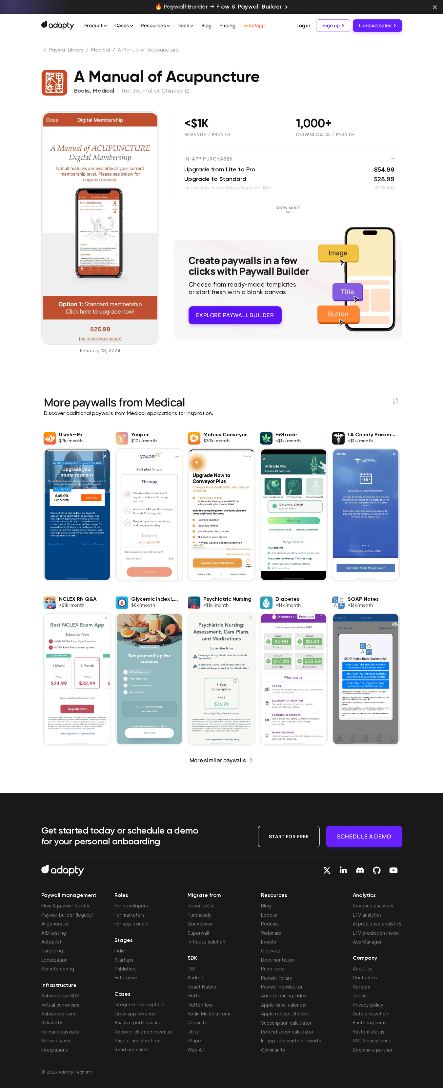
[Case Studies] (131, 26)
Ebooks (269, 915)
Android (196, 977)
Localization (54, 960)
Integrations (54, 1050)
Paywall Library (66, 50)
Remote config (57, 968)
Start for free (289, 836)
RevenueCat (201, 905)
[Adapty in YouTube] (393, 870)
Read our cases (131, 1049)
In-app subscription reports (291, 1040)
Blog (206, 25)
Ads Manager (367, 942)
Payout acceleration (136, 1040)
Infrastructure (58, 985)
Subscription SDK (60, 995)
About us (363, 968)
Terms (359, 995)
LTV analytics (367, 915)
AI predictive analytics (377, 923)
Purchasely (199, 915)
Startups (123, 960)
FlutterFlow (200, 1005)
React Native (202, 987)
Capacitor (198, 1022)
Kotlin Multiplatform (209, 1013)
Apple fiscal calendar (284, 1005)
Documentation (278, 960)
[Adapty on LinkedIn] (343, 870)
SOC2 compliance (372, 1040)
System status (368, 1031)
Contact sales (375, 25)
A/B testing (53, 933)
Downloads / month (325, 134)
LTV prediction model (376, 933)
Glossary (270, 950)
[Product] (105, 26)
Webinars (271, 933)
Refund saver (56, 1040)
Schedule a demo (364, 836)
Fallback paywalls (60, 1031)
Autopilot (51, 942)
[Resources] (168, 26)
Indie (119, 950)
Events (268, 942)
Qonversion (200, 923)
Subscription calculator (286, 1023)
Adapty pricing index (284, 995)
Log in (303, 25)
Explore (235, 315)
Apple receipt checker (285, 1013)
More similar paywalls (218, 760)
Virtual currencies (60, 1005)
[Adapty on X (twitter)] (327, 870)
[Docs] (192, 26)
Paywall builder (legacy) (67, 915)
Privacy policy (368, 1005)
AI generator (55, 923)
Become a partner (373, 1050)
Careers (361, 987)
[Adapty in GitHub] (377, 870)
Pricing (227, 25)
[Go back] (45, 51)
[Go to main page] (57, 25)
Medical (100, 50)
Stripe (194, 1040)
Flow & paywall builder (65, 905)
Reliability (51, 1022)
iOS (191, 968)
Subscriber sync (58, 1013)
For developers (131, 905)
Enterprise (125, 977)
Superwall (198, 933)
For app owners (131, 923)
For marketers (129, 915)
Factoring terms (370, 1022)
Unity (193, 1031)
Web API (197, 1050)
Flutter (195, 995)
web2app (254, 25)
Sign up (330, 25)
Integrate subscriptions (140, 1004)
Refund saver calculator (287, 1031)
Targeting (52, 950)
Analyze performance (138, 1022)
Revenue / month (207, 134)
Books (82, 91)
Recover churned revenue (143, 1031)
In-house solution (206, 942)
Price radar (273, 968)
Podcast (270, 923)
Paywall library (276, 978)
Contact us (365, 977)
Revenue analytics (373, 905)
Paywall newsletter (282, 987)
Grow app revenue (135, 1013)
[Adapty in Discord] (360, 870)
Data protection (370, 1013)
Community (273, 1050)
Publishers (125, 968)
